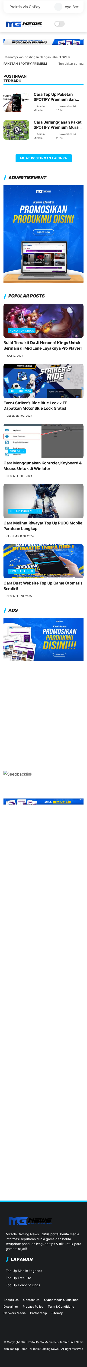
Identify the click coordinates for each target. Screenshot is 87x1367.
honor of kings (22, 330)
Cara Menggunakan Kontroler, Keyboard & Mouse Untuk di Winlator (42, 466)
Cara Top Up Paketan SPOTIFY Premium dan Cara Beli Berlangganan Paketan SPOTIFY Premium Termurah (56, 97)
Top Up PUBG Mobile (25, 511)
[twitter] (13, 1326)
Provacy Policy (33, 1306)
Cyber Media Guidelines (61, 1300)
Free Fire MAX (20, 391)
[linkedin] (20, 1326)
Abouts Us (11, 1300)
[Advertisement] (43, 713)
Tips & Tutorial (22, 571)
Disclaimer (10, 1306)
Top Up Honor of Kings (23, 1285)
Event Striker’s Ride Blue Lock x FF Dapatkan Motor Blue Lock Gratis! (35, 406)
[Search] (74, 23)
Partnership (38, 1313)
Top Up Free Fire (18, 1278)
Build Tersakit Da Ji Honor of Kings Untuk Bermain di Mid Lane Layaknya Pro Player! (42, 345)
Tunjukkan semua (71, 63)
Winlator (17, 451)
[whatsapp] (28, 1326)
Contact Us (31, 1300)
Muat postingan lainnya (43, 158)
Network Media (14, 1313)
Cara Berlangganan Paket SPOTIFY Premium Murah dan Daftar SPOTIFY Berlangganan (57, 125)
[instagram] (6, 1326)
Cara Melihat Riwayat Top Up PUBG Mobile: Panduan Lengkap (43, 526)
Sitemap (57, 1313)
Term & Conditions (61, 1306)
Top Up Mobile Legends (24, 1271)
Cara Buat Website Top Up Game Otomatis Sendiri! (43, 586)
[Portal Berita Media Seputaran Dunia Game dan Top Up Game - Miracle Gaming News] (23, 26)
